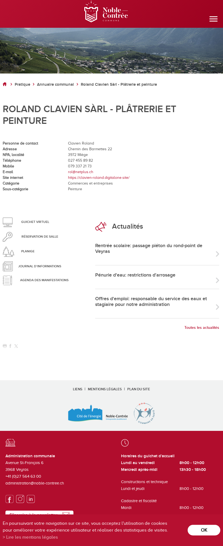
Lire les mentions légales (32, 537)
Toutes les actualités (201, 327)
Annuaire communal (55, 84)
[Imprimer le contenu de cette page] (5, 346)
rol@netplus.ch (80, 172)
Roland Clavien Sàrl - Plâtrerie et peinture (119, 84)
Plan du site (138, 389)
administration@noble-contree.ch (34, 483)
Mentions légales (105, 389)
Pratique (22, 84)
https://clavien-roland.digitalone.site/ (98, 178)
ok (204, 530)
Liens (77, 389)
